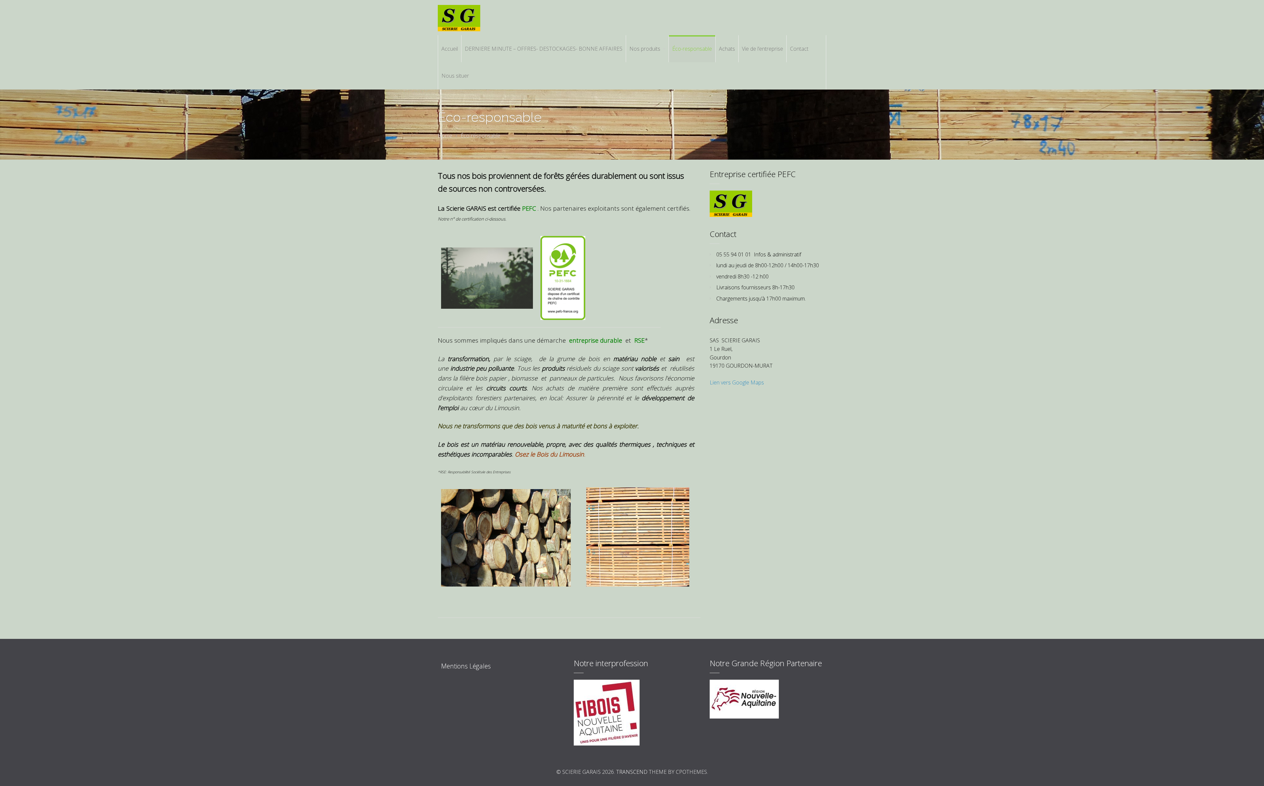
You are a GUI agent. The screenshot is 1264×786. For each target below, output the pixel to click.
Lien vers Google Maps (737, 382)
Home (445, 135)
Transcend (631, 771)
